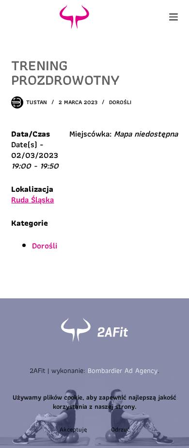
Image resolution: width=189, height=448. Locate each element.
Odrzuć (120, 429)
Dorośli (120, 102)
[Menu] (173, 17)
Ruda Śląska (32, 199)
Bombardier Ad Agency (123, 370)
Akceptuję (73, 429)
